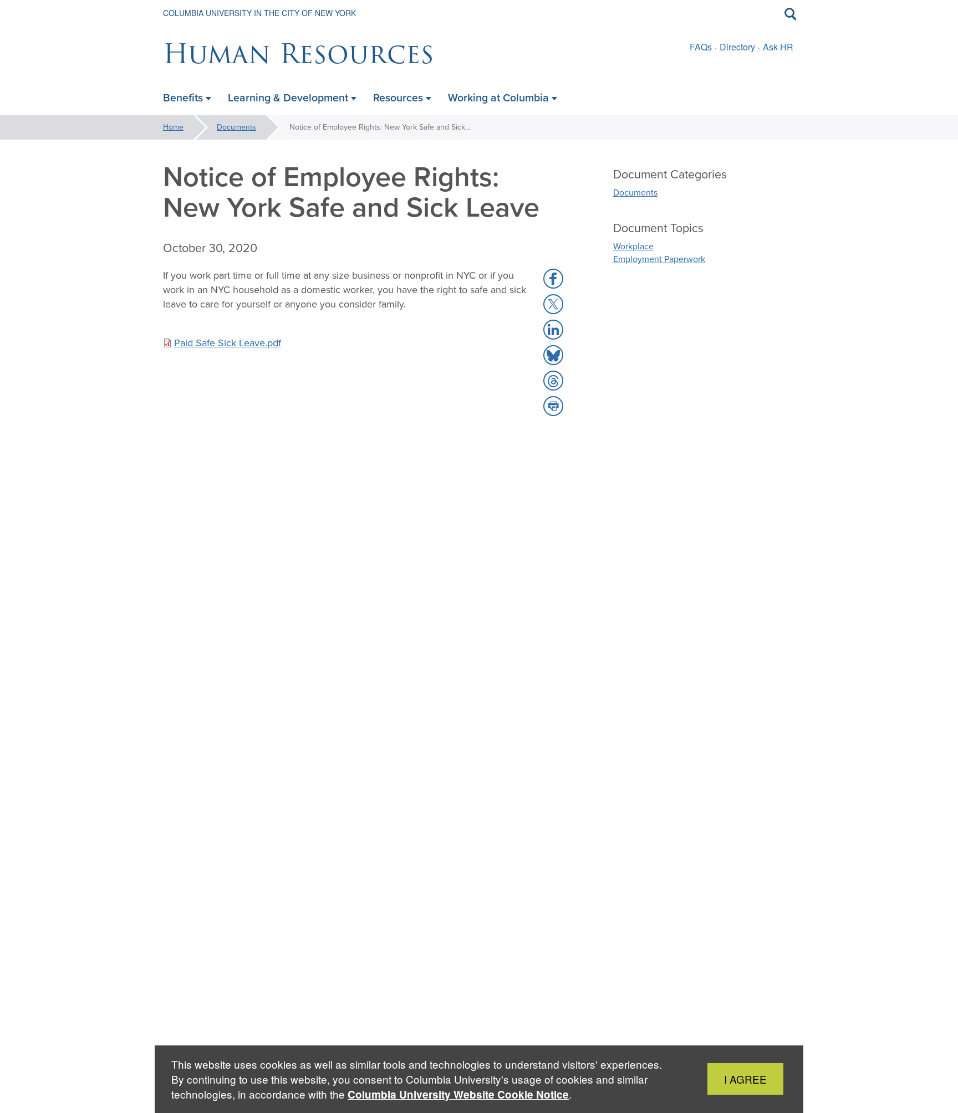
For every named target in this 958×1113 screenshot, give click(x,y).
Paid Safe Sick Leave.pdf (227, 343)
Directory (737, 46)
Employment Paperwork (659, 259)
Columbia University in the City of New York (259, 12)
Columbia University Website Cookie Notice (458, 1094)
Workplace (633, 246)
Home (173, 127)
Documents (236, 127)
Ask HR (778, 46)
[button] (553, 279)
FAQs (701, 46)
